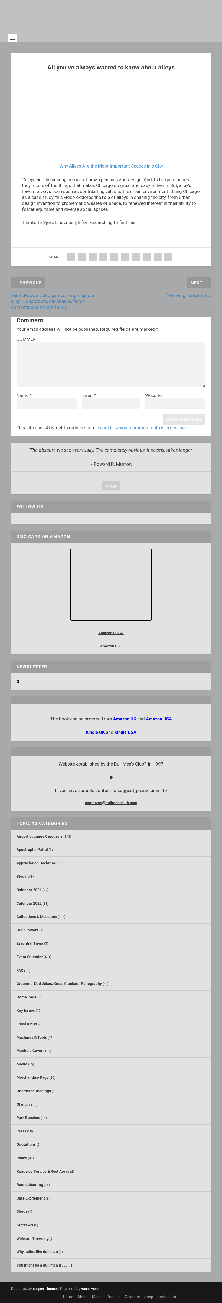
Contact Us (166, 1297)
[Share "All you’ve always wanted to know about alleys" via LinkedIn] (125, 257)
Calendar (132, 1297)
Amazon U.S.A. (111, 633)
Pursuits (114, 1297)
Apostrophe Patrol (32, 849)
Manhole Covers (30, 1050)
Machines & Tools (32, 1037)
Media (22, 1064)
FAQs (21, 970)
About (82, 1297)
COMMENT (27, 339)
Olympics (24, 1104)
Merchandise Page (33, 1077)
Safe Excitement (31, 1198)
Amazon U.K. (111, 646)
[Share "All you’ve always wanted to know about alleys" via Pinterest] (114, 257)
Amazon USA (159, 718)
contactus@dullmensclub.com (111, 803)
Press (21, 1131)
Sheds (22, 1211)
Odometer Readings (34, 1091)
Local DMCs (27, 1024)
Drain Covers (27, 930)
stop (109, 486)
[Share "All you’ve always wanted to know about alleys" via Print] (168, 257)
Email (89, 395)
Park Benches (28, 1117)
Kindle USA (125, 732)
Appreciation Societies (36, 863)
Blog (20, 876)
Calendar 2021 (29, 890)
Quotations (26, 1144)
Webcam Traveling (33, 1238)
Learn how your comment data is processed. (143, 427)
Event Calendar (30, 957)
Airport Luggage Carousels (40, 836)
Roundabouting (30, 1184)
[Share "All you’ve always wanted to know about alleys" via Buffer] (135, 257)
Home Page (27, 997)
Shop (148, 1297)
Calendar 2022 (29, 903)
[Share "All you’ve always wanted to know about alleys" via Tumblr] (103, 257)
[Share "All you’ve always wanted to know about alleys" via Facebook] (71, 257)
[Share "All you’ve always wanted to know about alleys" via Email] (157, 257)
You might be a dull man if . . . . (43, 1265)
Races (22, 1158)
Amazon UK (124, 718)
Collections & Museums (37, 916)
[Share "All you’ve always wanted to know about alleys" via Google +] (92, 257)
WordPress (90, 1289)
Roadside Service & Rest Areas (43, 1171)
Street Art (25, 1225)
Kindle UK (95, 732)
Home (68, 1297)
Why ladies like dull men (37, 1251)
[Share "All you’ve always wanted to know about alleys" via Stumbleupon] (146, 257)
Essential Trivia (30, 943)
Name (24, 395)
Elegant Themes (45, 1289)
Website (153, 395)
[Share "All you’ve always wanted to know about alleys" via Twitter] (81, 257)
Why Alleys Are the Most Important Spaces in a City (111, 166)
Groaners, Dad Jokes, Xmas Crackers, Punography (59, 983)
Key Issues (26, 1010)
